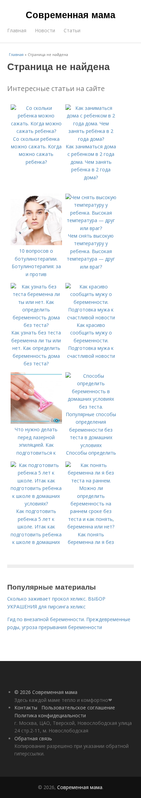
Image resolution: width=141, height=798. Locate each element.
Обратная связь (33, 738)
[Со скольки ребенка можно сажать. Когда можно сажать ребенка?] (36, 131)
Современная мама (70, 14)
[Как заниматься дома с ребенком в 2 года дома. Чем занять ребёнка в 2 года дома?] (91, 139)
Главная (16, 30)
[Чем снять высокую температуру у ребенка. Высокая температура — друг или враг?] (91, 228)
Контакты (25, 707)
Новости (45, 30)
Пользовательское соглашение (78, 707)
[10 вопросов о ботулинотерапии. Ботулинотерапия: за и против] (36, 243)
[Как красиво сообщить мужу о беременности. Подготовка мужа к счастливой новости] (91, 317)
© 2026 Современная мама (45, 692)
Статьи (72, 30)
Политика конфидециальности (50, 715)
